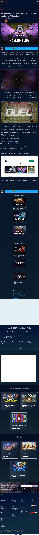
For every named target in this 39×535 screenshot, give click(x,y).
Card (20, 293)
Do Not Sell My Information (18, 531)
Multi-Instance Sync (14, 505)
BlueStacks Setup (16, 295)
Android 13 (2, 508)
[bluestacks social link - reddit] (34, 505)
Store (1, 505)
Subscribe (35, 486)
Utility (12, 517)
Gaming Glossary (23, 513)
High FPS (13, 515)
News (32, 4)
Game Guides (15, 207)
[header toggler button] (37, 1)
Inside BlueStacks (18, 4)
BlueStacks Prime (2, 500)
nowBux (1, 507)
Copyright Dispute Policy (9, 531)
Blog (4, 9)
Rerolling (13, 510)
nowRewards (2, 509)
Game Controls (14, 500)
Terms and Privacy (2, 531)
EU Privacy (13, 531)
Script (12, 514)
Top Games (2, 513)
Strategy (1, 525)
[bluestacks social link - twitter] (32, 507)
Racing (1, 520)
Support (32, 499)
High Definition (14, 516)
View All (19, 286)
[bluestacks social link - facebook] (36, 505)
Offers (1, 506)
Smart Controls (14, 509)
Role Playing (2, 521)
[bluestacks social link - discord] (32, 505)
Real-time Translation (15, 508)
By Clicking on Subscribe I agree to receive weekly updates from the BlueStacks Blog (29, 488)
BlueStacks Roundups (25, 4)
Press (22, 505)
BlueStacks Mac (2, 501)
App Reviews (11, 4)
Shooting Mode (14, 501)
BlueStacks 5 (2, 502)
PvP (24, 295)
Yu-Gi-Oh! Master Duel (13, 9)
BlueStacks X (15, 297)
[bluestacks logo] (4, 1)
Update (32, 500)
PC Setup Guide (15, 293)
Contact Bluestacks (24, 502)
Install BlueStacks (10, 141)
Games (6, 4)
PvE (21, 295)
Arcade (1, 518)
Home (2, 4)
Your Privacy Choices (20, 534)
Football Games (2, 526)
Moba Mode (13, 502)
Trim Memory (13, 513)
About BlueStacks (23, 500)
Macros (13, 506)
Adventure (1, 517)
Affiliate (22, 501)
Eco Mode (13, 507)
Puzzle (1, 519)
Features (13, 499)
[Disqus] (18, 368)
